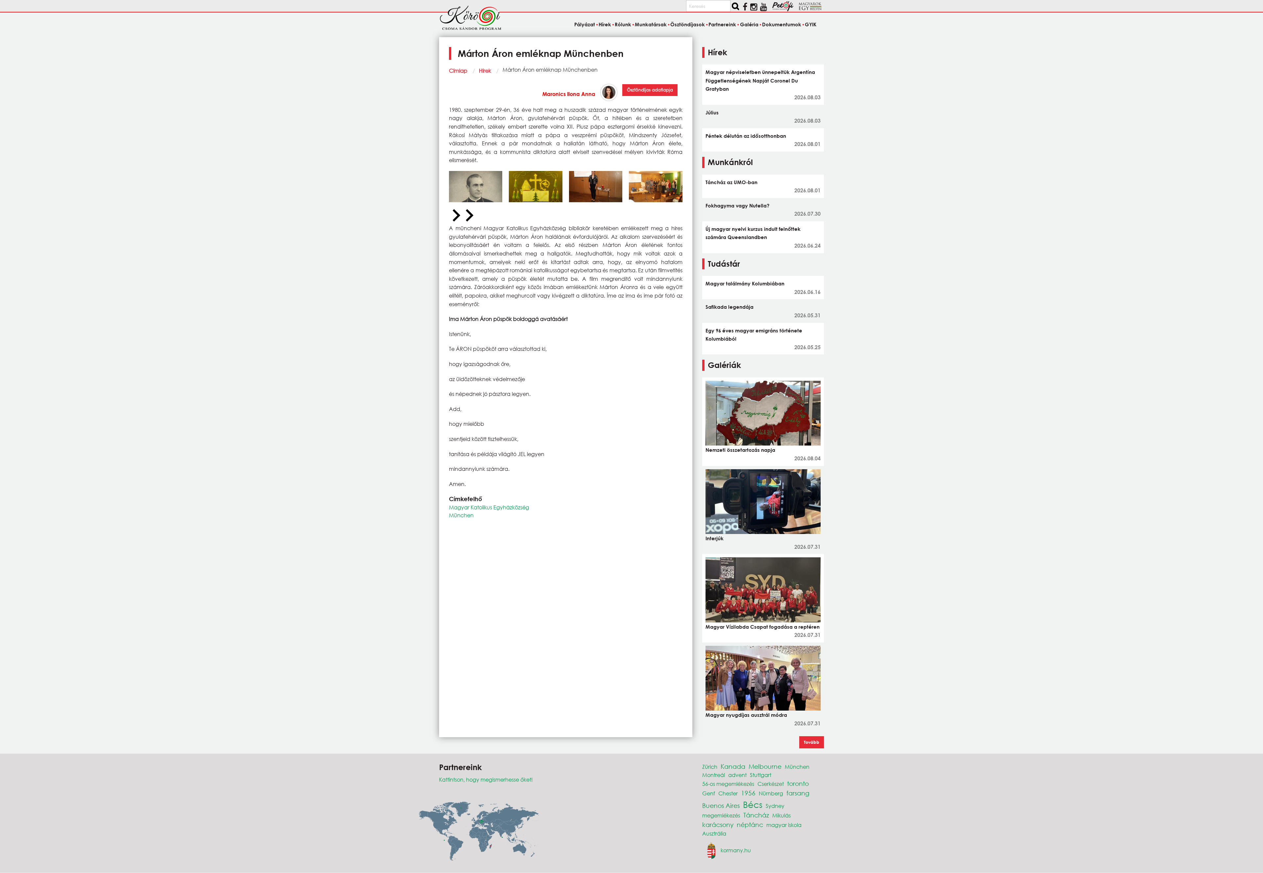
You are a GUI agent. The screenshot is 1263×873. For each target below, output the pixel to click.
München (461, 515)
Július (712, 112)
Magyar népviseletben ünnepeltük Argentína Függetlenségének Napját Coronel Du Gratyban (760, 80)
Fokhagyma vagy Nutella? (737, 205)
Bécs (752, 804)
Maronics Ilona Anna (568, 94)
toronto (798, 783)
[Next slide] (468, 216)
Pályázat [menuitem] (584, 24)
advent (737, 774)
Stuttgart (760, 774)
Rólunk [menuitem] (623, 24)
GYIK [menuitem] (810, 24)
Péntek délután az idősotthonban (746, 136)
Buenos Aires (721, 805)
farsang (797, 793)
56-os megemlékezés (728, 783)
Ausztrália (714, 833)
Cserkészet (770, 783)
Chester (728, 793)
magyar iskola (784, 824)
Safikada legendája (730, 307)
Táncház (756, 815)
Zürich (709, 766)
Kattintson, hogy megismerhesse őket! (486, 779)
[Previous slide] (455, 216)
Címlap (458, 70)
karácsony (717, 824)
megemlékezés (721, 815)
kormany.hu (736, 850)
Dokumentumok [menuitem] (781, 24)
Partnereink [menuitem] (722, 24)
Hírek (485, 70)
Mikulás (781, 815)
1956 (748, 793)
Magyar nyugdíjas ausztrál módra (746, 715)
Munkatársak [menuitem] (651, 24)
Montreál (713, 774)
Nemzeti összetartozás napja (740, 450)
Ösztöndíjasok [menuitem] (687, 24)
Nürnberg (771, 793)
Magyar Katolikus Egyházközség (489, 507)
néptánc (750, 824)
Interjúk (715, 538)
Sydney (775, 805)
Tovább (811, 742)
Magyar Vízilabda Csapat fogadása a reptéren (763, 627)
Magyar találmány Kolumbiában (745, 283)
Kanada (733, 766)
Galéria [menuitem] (749, 24)
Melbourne (765, 766)
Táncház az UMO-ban (731, 182)
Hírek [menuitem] (605, 24)
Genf (708, 793)
